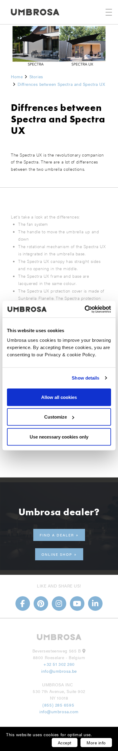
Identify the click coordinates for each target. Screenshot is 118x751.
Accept (64, 743)
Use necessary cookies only (59, 436)
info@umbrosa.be (59, 671)
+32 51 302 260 (59, 664)
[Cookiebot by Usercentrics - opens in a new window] (85, 309)
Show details (85, 377)
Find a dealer (57, 535)
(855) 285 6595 (58, 705)
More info (96, 743)
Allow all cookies (59, 397)
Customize (55, 416)
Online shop (56, 554)
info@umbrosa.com (59, 711)
